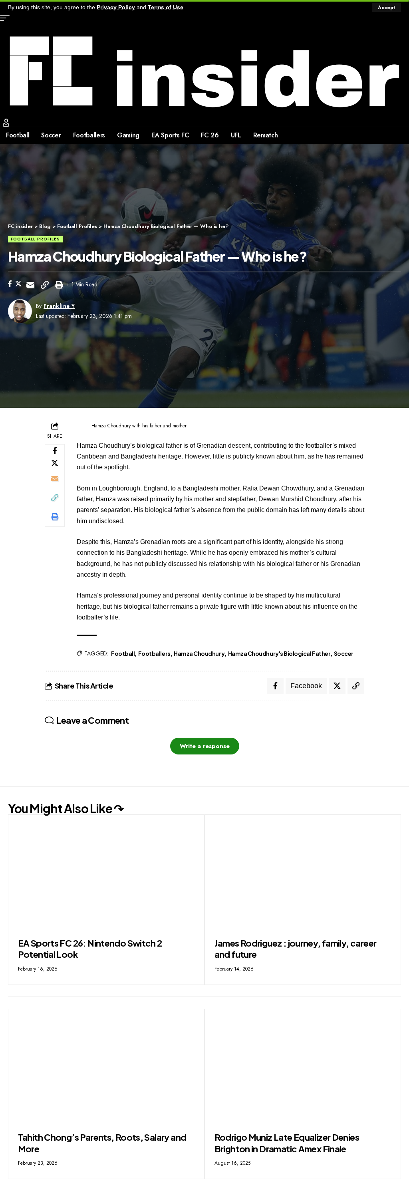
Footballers (154, 653)
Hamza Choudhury (199, 653)
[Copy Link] (44, 284)
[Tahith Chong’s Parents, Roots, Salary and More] (106, 1068)
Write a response (205, 746)
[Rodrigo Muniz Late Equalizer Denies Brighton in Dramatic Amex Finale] (302, 1068)
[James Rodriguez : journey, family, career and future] (302, 873)
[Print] (59, 284)
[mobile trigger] (7, 18)
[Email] (30, 284)
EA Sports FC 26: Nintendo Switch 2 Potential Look (90, 948)
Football (123, 653)
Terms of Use (165, 7)
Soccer (343, 653)
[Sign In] (6, 123)
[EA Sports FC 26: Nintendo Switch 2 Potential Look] (106, 873)
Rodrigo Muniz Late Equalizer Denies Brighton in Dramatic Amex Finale (286, 1143)
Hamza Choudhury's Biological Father (279, 653)
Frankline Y (59, 306)
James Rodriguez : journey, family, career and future (295, 948)
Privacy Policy (116, 7)
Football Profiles (35, 239)
